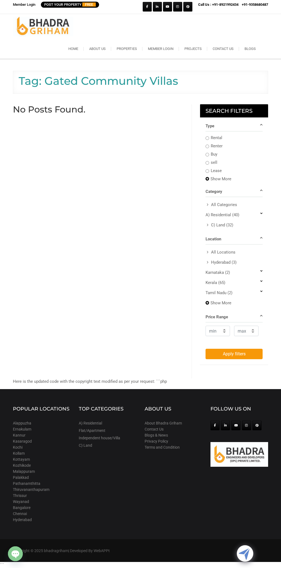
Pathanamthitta (26, 483)
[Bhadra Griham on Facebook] (147, 7)
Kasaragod (22, 441)
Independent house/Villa (99, 438)
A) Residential (222, 214)
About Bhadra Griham (163, 423)
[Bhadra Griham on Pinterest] (187, 7)
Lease (216, 170)
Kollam (19, 453)
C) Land (222, 225)
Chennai (20, 513)
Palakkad (21, 477)
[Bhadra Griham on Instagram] (177, 7)
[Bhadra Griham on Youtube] (167, 7)
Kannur (19, 435)
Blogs (250, 49)
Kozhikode (22, 465)
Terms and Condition (162, 447)
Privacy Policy (156, 441)
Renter (217, 146)
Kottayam (21, 459)
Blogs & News (156, 435)
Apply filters (234, 353)
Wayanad (21, 501)
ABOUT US (97, 49)
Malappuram (24, 471)
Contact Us (223, 49)
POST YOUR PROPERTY (68, 4)
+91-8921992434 (225, 4)
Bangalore (21, 507)
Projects (193, 49)
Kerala (215, 282)
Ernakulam (22, 429)
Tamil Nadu (219, 292)
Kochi (18, 447)
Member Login (24, 4)
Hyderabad (224, 262)
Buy (214, 154)
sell (214, 162)
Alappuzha (22, 423)
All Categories (224, 204)
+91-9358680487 (255, 4)
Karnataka (218, 272)
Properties (127, 49)
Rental (216, 137)
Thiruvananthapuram (31, 489)
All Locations (223, 252)
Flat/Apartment (92, 430)
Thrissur (20, 495)
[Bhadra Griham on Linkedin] (157, 7)
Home (73, 49)
